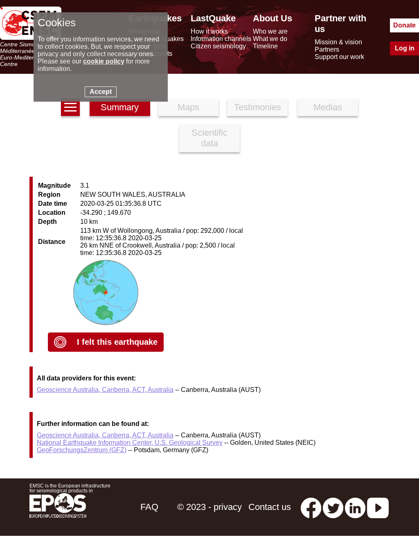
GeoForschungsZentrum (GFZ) (81, 449)
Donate (404, 25)
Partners (327, 49)
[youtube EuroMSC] (378, 507)
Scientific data (209, 137)
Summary (120, 107)
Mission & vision (338, 42)
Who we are (270, 31)
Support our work (339, 56)
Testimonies (257, 107)
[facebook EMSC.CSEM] (311, 507)
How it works (209, 31)
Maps (188, 107)
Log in (404, 48)
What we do (270, 38)
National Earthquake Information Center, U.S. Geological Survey (130, 442)
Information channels (221, 38)
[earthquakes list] (70, 107)
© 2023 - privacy (209, 507)
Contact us (269, 507)
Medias (327, 107)
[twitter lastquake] (333, 507)
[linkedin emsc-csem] (355, 507)
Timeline (265, 46)
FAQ (149, 507)
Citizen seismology (218, 46)
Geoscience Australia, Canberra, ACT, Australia (105, 389)
